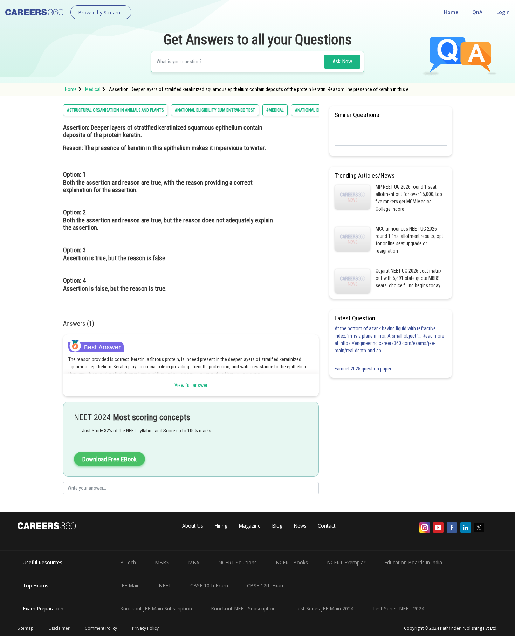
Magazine (250, 525)
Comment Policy (101, 628)
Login (503, 12)
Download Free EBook (109, 459)
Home (451, 12)
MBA (193, 562)
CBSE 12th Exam (266, 585)
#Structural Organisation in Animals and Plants (115, 110)
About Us (192, 525)
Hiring (220, 525)
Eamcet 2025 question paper (363, 369)
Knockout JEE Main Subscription (156, 608)
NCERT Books (292, 562)
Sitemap (26, 628)
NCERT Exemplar (346, 562)
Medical (93, 89)
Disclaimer (59, 628)
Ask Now (342, 61)
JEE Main (130, 585)
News (300, 525)
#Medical (275, 110)
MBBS (162, 562)
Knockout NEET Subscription (243, 608)
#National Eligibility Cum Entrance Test (215, 110)
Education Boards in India (413, 562)
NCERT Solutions (237, 562)
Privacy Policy (145, 628)
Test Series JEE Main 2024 (324, 608)
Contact (327, 525)
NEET (165, 585)
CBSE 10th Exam (209, 585)
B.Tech (128, 562)
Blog (277, 525)
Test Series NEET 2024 (398, 608)
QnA (477, 12)
